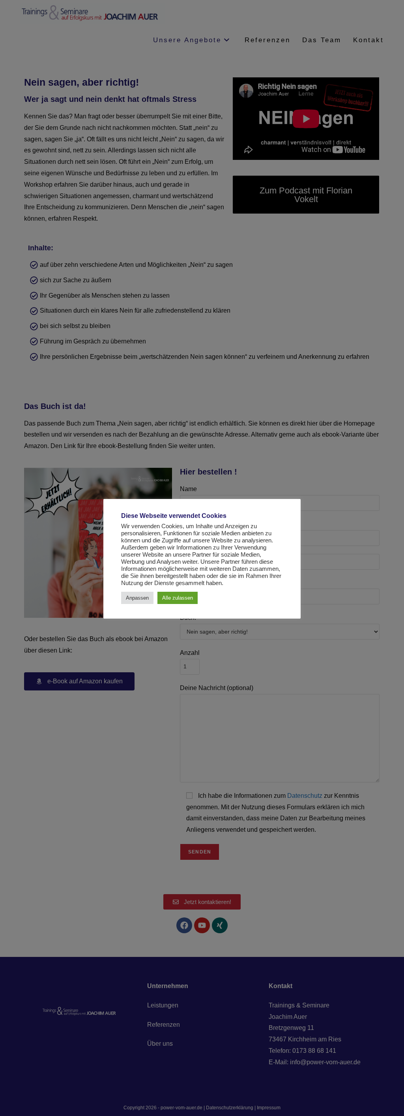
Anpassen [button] (137, 598)
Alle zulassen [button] (177, 598)
